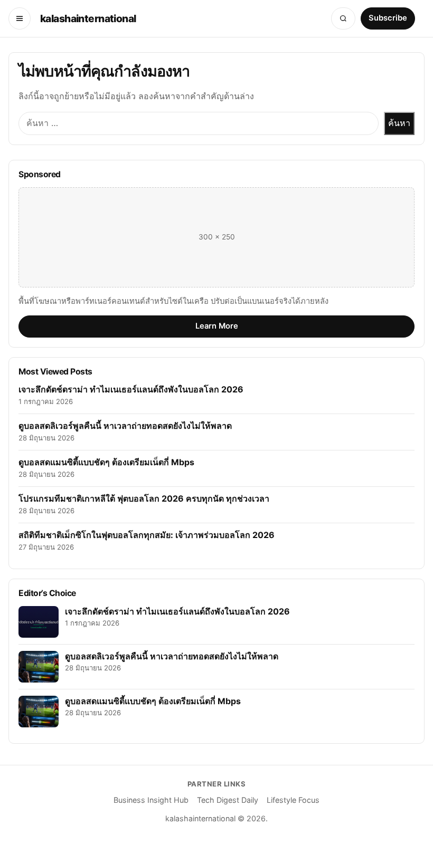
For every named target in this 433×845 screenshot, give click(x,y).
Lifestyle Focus (293, 799)
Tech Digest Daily (227, 799)
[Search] (343, 18)
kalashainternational (88, 18)
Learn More (216, 326)
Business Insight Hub (151, 799)
